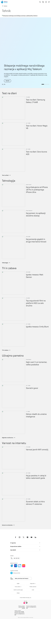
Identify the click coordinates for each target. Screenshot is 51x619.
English (18, 583)
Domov (5, 6)
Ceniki (33, 589)
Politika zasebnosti (33, 586)
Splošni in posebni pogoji (18, 589)
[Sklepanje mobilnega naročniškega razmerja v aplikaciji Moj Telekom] (25, 38)
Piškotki (18, 593)
